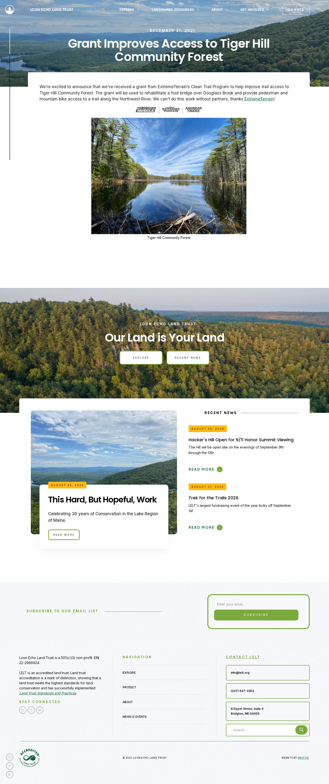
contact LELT (243, 657)
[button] (132, 9)
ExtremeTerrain (259, 99)
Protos (303, 757)
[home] (9, 9)
